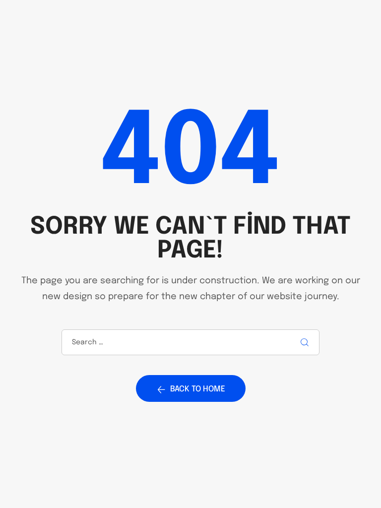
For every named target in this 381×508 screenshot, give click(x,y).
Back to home (197, 389)
